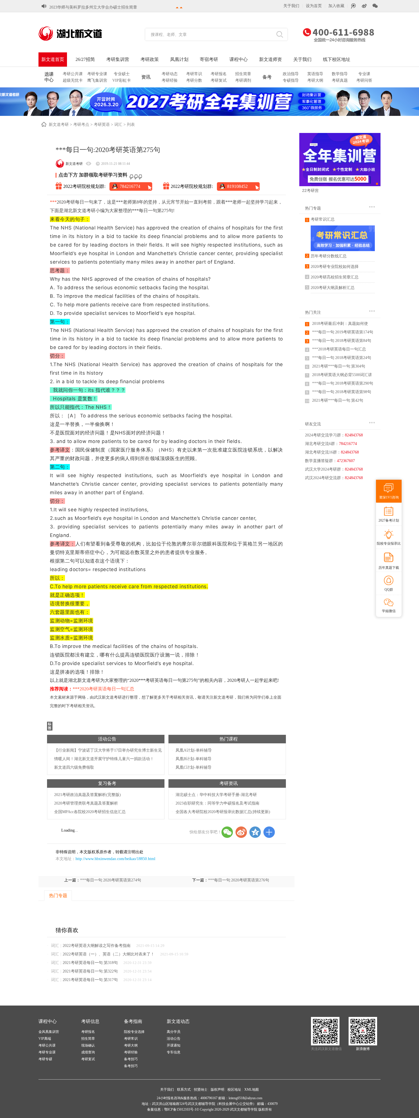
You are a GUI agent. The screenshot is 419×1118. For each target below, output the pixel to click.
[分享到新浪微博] (241, 832)
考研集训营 (117, 59)
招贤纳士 (201, 1090)
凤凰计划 (179, 59)
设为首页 (314, 6)
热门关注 (313, 312)
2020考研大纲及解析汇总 (333, 288)
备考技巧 (131, 1059)
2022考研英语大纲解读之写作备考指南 (97, 945)
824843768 (354, 435)
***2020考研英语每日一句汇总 (103, 688)
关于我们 (291, 6)
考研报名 (219, 74)
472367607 (346, 461)
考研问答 (364, 80)
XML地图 (251, 1090)
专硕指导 (291, 80)
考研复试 (219, 80)
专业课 (364, 74)
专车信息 (173, 1052)
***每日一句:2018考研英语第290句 (342, 383)
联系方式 (184, 1090)
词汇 (118, 124)
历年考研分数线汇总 (329, 256)
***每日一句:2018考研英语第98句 (341, 392)
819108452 (237, 186)
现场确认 (88, 1045)
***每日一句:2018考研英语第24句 (341, 358)
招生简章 (243, 74)
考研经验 (170, 80)
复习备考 (107, 783)
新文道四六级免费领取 (74, 767)
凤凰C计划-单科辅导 (193, 767)
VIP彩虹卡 (121, 80)
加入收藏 (336, 6)
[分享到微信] (227, 832)
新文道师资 (270, 59)
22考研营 (310, 190)
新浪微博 (363, 1049)
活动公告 (107, 739)
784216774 (130, 186)
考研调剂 (243, 80)
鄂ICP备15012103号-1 (180, 1109)
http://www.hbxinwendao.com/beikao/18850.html (115, 859)
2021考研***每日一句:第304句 (338, 366)
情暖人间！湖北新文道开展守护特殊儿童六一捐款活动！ (104, 759)
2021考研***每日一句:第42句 (337, 400)
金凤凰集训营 (48, 1032)
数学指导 (340, 74)
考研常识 (194, 74)
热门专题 (313, 208)
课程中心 (238, 59)
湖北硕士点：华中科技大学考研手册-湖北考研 (216, 795)
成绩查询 (88, 1052)
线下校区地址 (336, 59)
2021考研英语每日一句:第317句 (90, 980)
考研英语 (102, 124)
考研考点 (81, 124)
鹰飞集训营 (97, 80)
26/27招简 (85, 59)
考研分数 (194, 80)
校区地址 (234, 1090)
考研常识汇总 (323, 219)
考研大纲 (315, 80)
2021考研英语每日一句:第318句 (90, 963)
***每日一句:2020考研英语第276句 (238, 880)
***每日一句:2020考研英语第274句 (110, 880)
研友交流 (313, 424)
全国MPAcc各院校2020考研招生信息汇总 (90, 812)
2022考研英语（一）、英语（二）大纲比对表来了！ (108, 954)
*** (53, 202)
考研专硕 (45, 1059)
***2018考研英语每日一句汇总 (339, 349)
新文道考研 (59, 124)
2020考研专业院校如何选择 (335, 266)
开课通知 (173, 1045)
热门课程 (228, 739)
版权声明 (217, 1090)
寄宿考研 (209, 59)
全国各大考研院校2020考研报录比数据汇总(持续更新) (223, 812)
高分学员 (173, 1032)
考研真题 (340, 80)
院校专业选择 (134, 1032)
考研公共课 (73, 74)
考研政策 (150, 59)
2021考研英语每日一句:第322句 (90, 971)
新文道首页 (52, 59)
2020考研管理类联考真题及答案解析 (86, 803)
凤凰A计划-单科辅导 (194, 750)
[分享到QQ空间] (255, 832)
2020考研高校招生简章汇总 (335, 277)
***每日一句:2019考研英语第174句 (342, 332)
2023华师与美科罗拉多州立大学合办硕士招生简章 (93, 7)
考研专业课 (97, 74)
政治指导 (291, 74)
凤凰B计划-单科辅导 (193, 759)
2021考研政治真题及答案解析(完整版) (87, 795)
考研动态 (170, 74)
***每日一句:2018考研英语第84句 (341, 341)
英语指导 (315, 74)
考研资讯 (228, 783)
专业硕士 (122, 74)
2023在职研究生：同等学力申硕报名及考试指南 (217, 803)
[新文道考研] (76, 33)
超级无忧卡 (73, 80)
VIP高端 (44, 1039)
